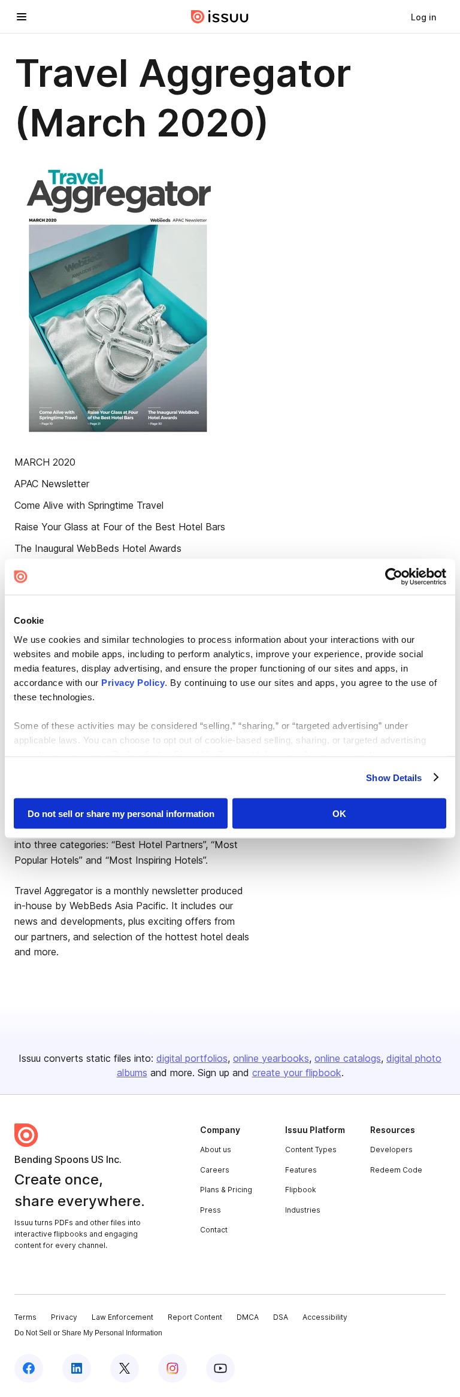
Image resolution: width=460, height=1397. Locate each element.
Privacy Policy (133, 682)
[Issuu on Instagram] (172, 1368)
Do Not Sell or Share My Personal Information (88, 1333)
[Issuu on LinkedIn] (76, 1368)
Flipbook (300, 1189)
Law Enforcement (122, 1317)
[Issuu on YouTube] (220, 1368)
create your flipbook (296, 1073)
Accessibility (324, 1317)
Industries (302, 1209)
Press (210, 1209)
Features (301, 1169)
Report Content (195, 1317)
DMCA (248, 1317)
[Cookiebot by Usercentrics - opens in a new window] (393, 577)
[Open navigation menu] (22, 17)
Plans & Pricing (226, 1189)
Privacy (64, 1317)
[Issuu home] (219, 16)
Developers (391, 1149)
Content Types (311, 1149)
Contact (214, 1229)
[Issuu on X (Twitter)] (124, 1368)
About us (215, 1149)
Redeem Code (396, 1169)
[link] (423, 17)
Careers (214, 1169)
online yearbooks (271, 1058)
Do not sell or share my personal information (121, 814)
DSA (280, 1317)
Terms (25, 1317)
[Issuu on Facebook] (28, 1368)
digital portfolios (192, 1058)
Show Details (394, 777)
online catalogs (347, 1058)
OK (339, 814)
